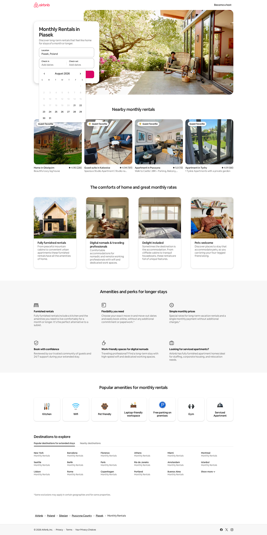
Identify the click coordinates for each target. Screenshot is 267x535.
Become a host (222, 5)
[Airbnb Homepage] (42, 5)
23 (44, 111)
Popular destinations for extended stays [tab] (54, 443)
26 (62, 111)
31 (50, 118)
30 (44, 118)
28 (74, 111)
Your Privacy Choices (85, 529)
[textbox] (52, 65)
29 (80, 111)
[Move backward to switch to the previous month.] (44, 74)
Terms (69, 529)
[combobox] (66, 54)
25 (56, 111)
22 (80, 105)
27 (68, 111)
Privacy (59, 529)
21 (74, 105)
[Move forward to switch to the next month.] (80, 74)
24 (50, 111)
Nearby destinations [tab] (90, 443)
